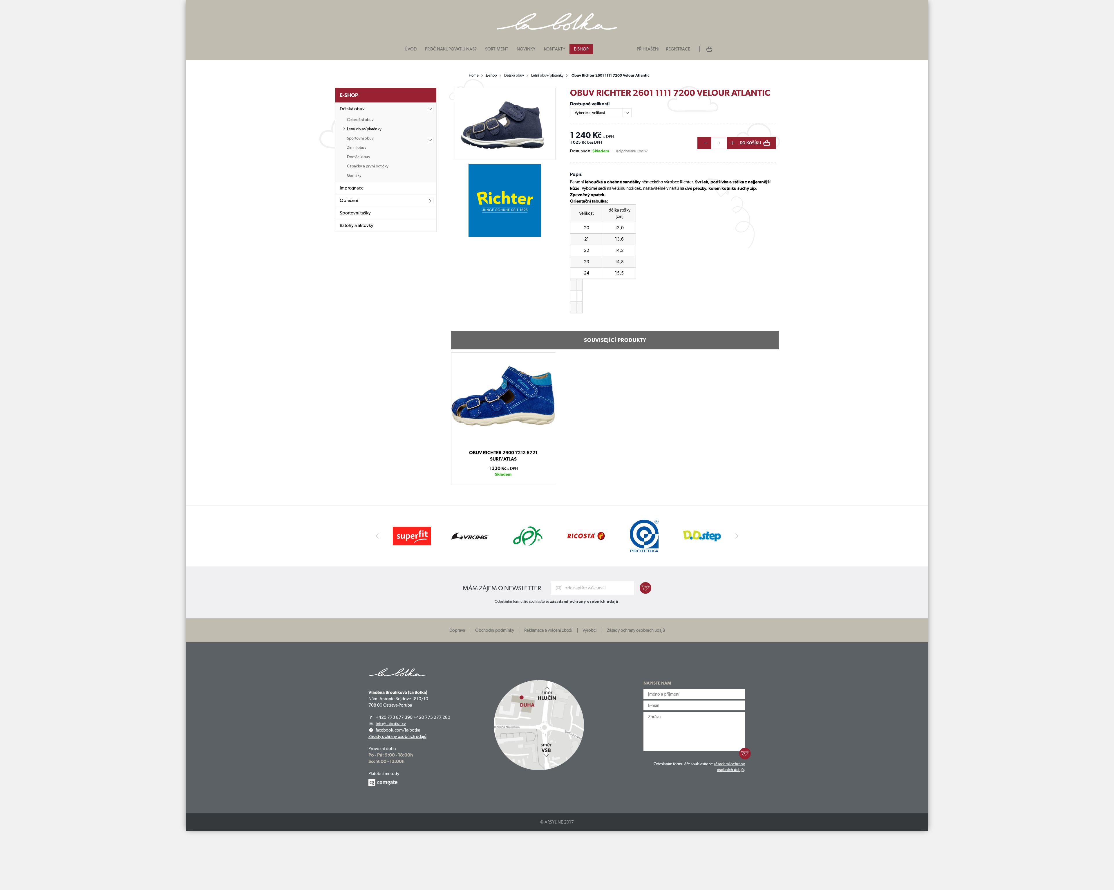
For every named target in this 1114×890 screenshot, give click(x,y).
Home (474, 75)
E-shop (581, 49)
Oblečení (349, 200)
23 (503, 443)
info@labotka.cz (391, 723)
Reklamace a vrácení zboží (548, 630)
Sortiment (496, 49)
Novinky (526, 49)
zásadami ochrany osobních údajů (584, 601)
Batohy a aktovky (356, 225)
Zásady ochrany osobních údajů (636, 630)
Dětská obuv (514, 75)
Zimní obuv (356, 147)
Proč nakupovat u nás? (451, 49)
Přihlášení (648, 49)
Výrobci (590, 630)
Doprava (457, 630)
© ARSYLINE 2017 (557, 822)
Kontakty (554, 49)
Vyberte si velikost (590, 112)
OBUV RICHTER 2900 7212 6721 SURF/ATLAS (503, 456)
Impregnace (352, 188)
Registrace (678, 49)
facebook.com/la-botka (398, 730)
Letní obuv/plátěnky (547, 75)
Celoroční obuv (360, 119)
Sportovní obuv (360, 138)
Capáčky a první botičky (367, 166)
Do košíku (750, 143)
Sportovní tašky (355, 213)
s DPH (512, 468)
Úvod (411, 49)
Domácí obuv (358, 156)
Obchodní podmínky (494, 630)
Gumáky (354, 175)
